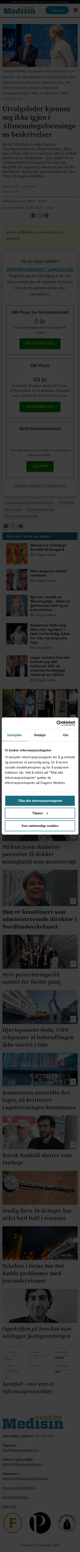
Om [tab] (65, 735)
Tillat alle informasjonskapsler (40, 801)
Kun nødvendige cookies (40, 826)
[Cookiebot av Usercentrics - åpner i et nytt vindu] (57, 723)
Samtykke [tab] (14, 735)
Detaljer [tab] (40, 735)
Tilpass (37, 813)
